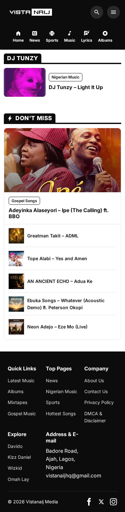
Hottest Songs (61, 413)
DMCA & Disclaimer (95, 417)
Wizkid (15, 468)
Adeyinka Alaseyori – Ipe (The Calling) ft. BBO (59, 213)
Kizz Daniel (19, 457)
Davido (15, 446)
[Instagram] (113, 502)
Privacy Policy (99, 402)
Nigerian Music (65, 77)
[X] (101, 502)
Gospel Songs (24, 200)
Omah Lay (18, 479)
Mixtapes (17, 402)
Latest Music (21, 380)
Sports (53, 402)
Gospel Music (22, 413)
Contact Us (96, 391)
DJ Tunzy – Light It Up (76, 87)
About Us (94, 380)
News (52, 380)
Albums (15, 391)
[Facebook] (89, 502)
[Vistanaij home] (31, 12)
